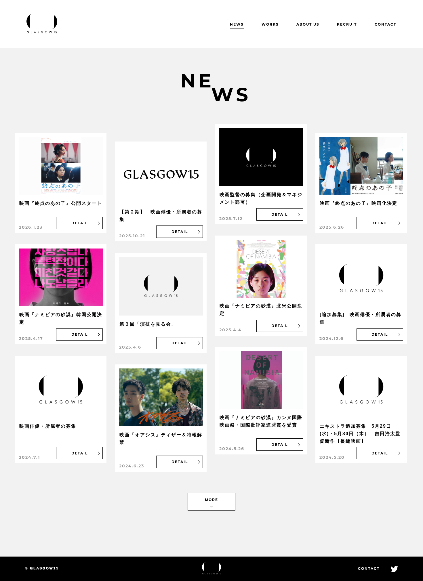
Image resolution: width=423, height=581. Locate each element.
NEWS (237, 24)
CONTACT (385, 24)
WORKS (270, 24)
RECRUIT (347, 24)
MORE (211, 500)
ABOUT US (307, 24)
